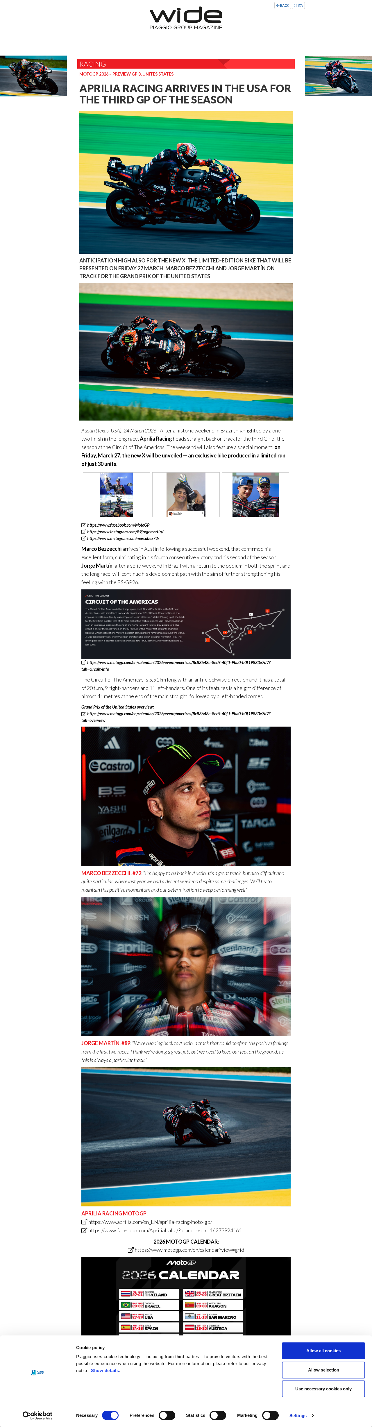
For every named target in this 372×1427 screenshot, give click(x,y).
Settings (298, 1415)
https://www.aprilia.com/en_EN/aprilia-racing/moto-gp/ (150, 1222)
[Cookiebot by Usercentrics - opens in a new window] (37, 1415)
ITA (300, 5)
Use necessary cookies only (323, 1388)
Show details (105, 1370)
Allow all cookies (323, 1350)
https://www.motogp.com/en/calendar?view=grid (189, 1250)
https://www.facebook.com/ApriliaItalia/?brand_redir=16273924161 (165, 1230)
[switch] (167, 1415)
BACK (284, 5)
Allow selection (323, 1369)
